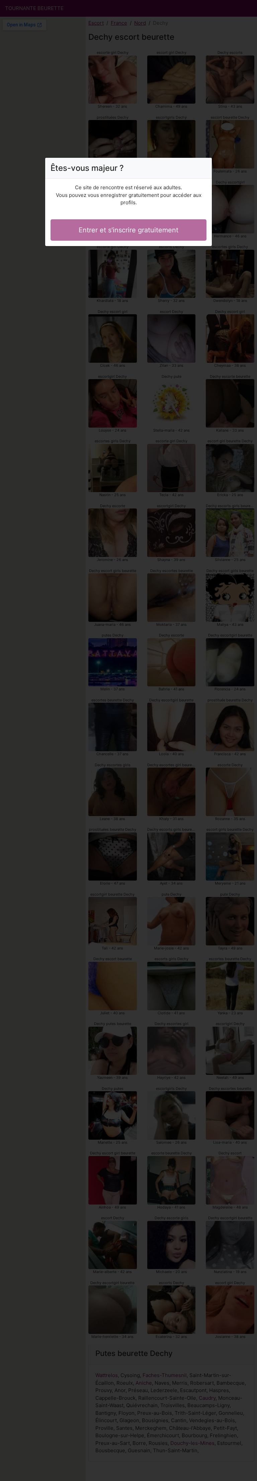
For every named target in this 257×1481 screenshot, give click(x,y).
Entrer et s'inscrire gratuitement (128, 230)
